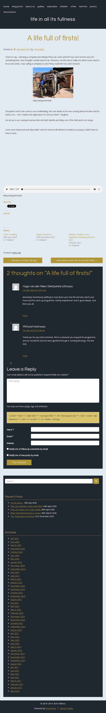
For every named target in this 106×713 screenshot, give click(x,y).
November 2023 (17, 589)
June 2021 (14, 670)
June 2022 (14, 637)
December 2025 (17, 548)
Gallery (41, 6)
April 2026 (14, 542)
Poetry (93, 6)
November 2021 (17, 657)
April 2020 (14, 691)
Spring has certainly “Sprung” (23, 260)
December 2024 (17, 565)
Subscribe (52, 6)
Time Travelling (10, 234)
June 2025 (14, 555)
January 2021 (16, 687)
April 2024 (14, 576)
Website (10, 443)
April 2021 (14, 677)
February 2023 (16, 613)
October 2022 (16, 623)
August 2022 (16, 630)
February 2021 (16, 684)
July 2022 (14, 633)
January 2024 (16, 582)
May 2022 (14, 640)
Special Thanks (66, 708)
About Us (30, 6)
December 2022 (17, 616)
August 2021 (16, 664)
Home (6, 6)
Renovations (9, 12)
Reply (25, 315)
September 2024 (17, 569)
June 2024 (14, 572)
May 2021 (14, 674)
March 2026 (15, 545)
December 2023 (17, 586)
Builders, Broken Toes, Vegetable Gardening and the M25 (82, 237)
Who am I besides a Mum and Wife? (26, 506)
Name (10, 429)
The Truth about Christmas (22, 516)
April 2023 (14, 606)
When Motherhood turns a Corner (25, 513)
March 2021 (15, 681)
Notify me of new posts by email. (24, 455)
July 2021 (14, 667)
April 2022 (14, 643)
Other (73, 6)
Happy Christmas (43, 234)
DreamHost (50, 708)
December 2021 (17, 653)
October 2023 (16, 592)
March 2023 (15, 609)
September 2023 (17, 596)
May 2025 (14, 559)
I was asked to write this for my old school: (76, 260)
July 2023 (14, 603)
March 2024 (15, 579)
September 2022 (17, 626)
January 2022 (16, 650)
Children (64, 6)
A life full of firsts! (53, 38)
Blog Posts (17, 6)
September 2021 (17, 660)
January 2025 (16, 562)
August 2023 (16, 599)
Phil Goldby (39, 49)
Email (10, 436)
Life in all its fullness (53, 19)
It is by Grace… (17, 502)
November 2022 (17, 620)
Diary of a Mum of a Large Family (25, 509)
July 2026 (14, 538)
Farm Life (83, 6)
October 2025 (16, 552)
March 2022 (15, 647)
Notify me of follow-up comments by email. (28, 449)
